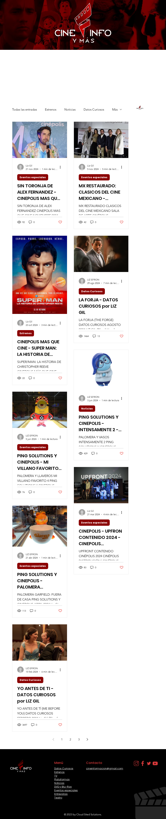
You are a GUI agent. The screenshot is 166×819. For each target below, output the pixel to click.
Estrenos (50, 109)
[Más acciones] (61, 167)
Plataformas (62, 779)
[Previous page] (53, 739)
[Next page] (87, 739)
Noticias (70, 109)
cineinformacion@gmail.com (104, 768)
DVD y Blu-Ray (63, 786)
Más (115, 109)
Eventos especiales (33, 177)
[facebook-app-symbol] (142, 763)
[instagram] (136, 763)
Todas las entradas (24, 109)
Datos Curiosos (94, 109)
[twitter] (148, 763)
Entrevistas (61, 794)
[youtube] (155, 763)
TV (55, 775)
